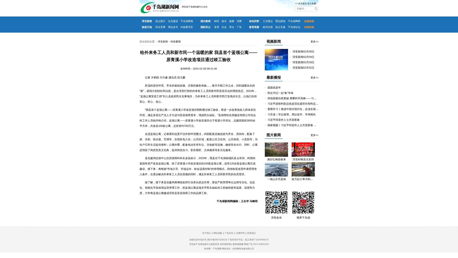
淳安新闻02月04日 (305, 56)
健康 (231, 21)
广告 (239, 27)
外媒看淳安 (187, 27)
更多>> (314, 41)
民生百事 (160, 27)
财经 (216, 21)
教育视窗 (254, 27)
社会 (224, 27)
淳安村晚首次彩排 (303, 159)
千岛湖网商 (294, 21)
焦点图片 (160, 21)
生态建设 (173, 21)
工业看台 (268, 21)
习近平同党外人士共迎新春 (283, 119)
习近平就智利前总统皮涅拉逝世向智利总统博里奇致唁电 (301, 103)
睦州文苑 (268, 27)
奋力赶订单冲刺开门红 (303, 179)
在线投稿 (309, 27)
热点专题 (280, 27)
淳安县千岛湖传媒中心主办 (195, 7)
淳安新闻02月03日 (305, 62)
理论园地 (280, 21)
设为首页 (302, 3)
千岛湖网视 (187, 21)
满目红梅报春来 (276, 159)
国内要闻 (206, 21)
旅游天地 (147, 27)
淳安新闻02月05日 (305, 51)
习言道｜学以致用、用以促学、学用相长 (291, 114)
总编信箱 (309, 21)
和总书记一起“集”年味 (280, 92)
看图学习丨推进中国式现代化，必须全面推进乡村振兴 (299, 109)
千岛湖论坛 (294, 27)
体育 (216, 27)
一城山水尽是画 (276, 179)
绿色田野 (254, 21)
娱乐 (224, 21)
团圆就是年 (274, 87)
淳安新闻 (147, 21)
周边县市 (173, 27)
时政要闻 (176, 41)
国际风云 (206, 27)
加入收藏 (311, 3)
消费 (239, 21)
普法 (231, 27)
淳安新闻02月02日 (305, 67)
